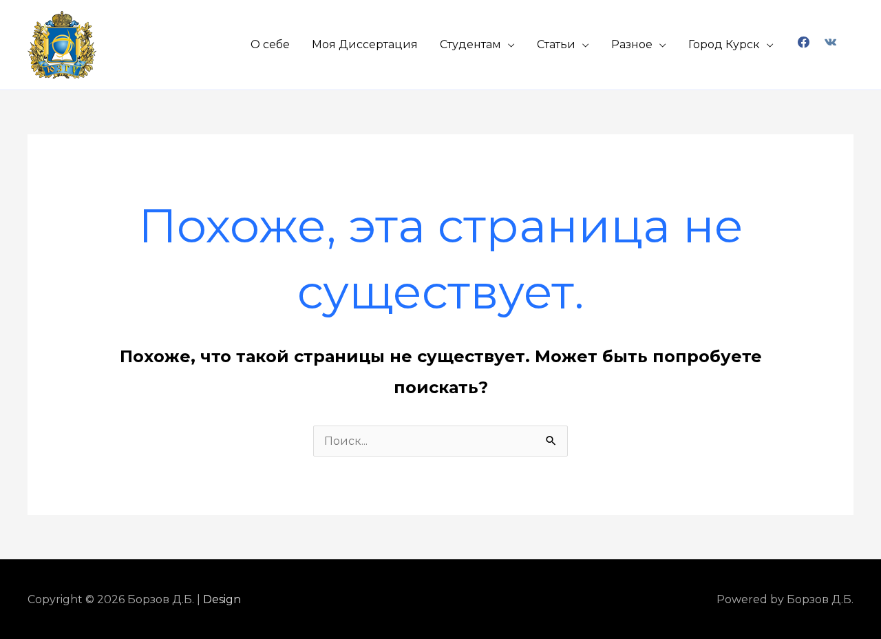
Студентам (470, 44)
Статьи (556, 44)
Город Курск (724, 44)
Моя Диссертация (365, 44)
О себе (270, 44)
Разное (631, 44)
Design (222, 599)
